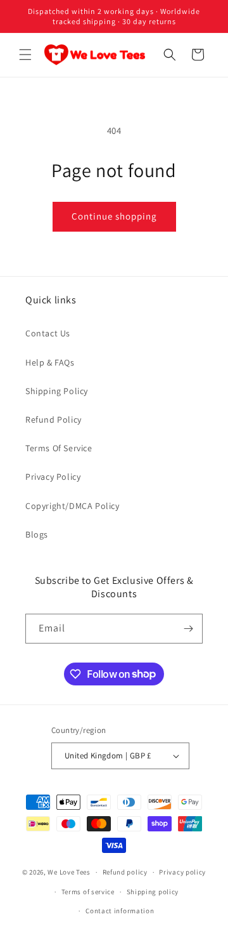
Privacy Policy (52, 476)
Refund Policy (53, 419)
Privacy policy (182, 872)
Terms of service (88, 891)
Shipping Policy (56, 391)
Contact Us (47, 333)
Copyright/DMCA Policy (72, 506)
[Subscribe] (188, 629)
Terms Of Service (58, 448)
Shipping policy (153, 891)
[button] (25, 55)
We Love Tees (69, 872)
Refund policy (125, 872)
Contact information (120, 910)
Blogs (36, 534)
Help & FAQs (50, 362)
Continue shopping (114, 216)
